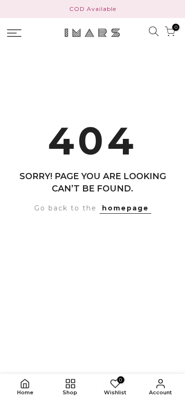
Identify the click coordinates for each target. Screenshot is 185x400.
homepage (125, 208)
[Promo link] (92, 9)
